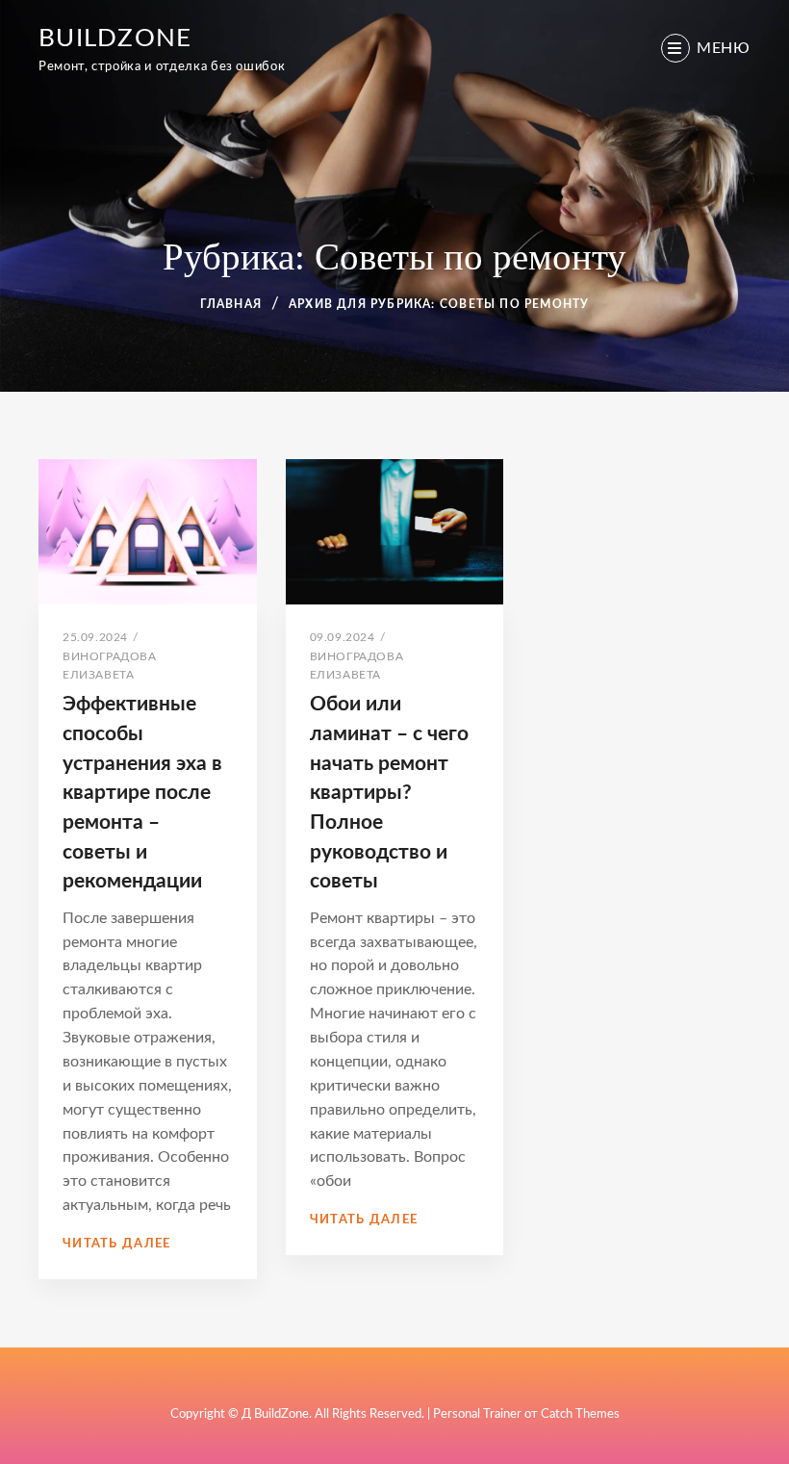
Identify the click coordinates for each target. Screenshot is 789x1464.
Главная (231, 304)
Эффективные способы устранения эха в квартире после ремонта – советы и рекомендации (142, 792)
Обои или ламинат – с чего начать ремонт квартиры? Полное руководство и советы (389, 792)
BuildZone (115, 38)
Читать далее (117, 1244)
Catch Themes (580, 1414)
